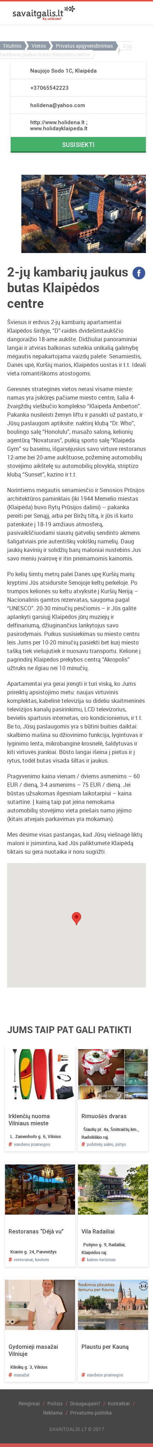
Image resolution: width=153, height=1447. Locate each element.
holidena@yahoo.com (57, 105)
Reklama (53, 1412)
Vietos (39, 45)
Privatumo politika (91, 1412)
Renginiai (29, 1403)
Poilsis (55, 1403)
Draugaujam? (85, 1403)
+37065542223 (49, 88)
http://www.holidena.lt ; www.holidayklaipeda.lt (59, 125)
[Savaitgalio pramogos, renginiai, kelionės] (44, 13)
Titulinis (12, 45)
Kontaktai (119, 1403)
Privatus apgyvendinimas (84, 45)
